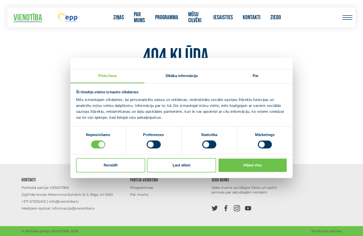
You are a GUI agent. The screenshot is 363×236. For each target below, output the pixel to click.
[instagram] (236, 208)
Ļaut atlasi (181, 165)
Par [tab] (256, 76)
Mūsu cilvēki (195, 17)
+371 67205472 (33, 201)
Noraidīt (111, 165)
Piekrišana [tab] (107, 76)
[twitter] (214, 208)
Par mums (139, 17)
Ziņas (118, 17)
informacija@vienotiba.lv (73, 208)
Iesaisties (223, 17)
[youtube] (248, 208)
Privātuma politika (326, 231)
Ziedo (275, 17)
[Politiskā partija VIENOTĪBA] (27, 17)
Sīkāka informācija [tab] (181, 76)
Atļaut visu (252, 165)
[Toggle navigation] (347, 17)
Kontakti (252, 17)
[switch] (154, 145)
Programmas (141, 187)
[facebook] (225, 208)
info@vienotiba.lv (64, 201)
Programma (166, 17)
